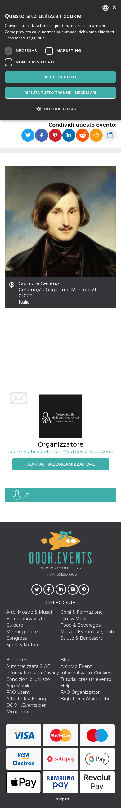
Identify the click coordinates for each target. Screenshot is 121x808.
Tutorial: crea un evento (85, 679)
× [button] (114, 7)
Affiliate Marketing (26, 699)
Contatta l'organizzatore (60, 464)
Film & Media (74, 618)
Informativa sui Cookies (85, 673)
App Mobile (18, 686)
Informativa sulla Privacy (32, 673)
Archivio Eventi (76, 666)
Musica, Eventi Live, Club (87, 631)
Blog (65, 660)
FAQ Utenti (18, 692)
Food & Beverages (80, 625)
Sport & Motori (22, 644)
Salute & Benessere (81, 638)
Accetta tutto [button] (60, 77)
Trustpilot (61, 799)
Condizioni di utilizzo (28, 679)
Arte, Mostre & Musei (29, 612)
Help (65, 686)
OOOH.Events (67, 568)
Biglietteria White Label (86, 699)
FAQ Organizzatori (80, 692)
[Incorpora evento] (96, 135)
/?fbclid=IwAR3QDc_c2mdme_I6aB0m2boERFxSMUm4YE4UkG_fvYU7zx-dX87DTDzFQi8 (70, 497)
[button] (60, 109)
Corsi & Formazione (81, 612)
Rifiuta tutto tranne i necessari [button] (60, 92)
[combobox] (105, 8)
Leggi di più (37, 38)
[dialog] (60, 60)
